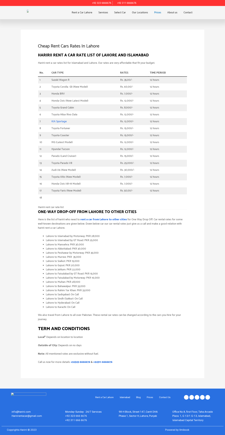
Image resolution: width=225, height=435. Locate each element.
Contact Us (165, 397)
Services (103, 12)
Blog (138, 397)
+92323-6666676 (80, 362)
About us (172, 12)
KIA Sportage (59, 121)
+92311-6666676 (102, 362)
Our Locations (140, 12)
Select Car (120, 12)
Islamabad (125, 397)
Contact (188, 12)
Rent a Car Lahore (82, 12)
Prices (157, 12)
